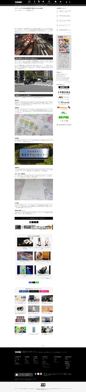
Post (33, 282)
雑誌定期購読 (50, 374)
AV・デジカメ (17, 358)
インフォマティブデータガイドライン (58, 373)
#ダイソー (62, 76)
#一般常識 (58, 74)
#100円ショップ (63, 74)
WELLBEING (68, 365)
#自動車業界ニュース (30, 10)
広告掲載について (65, 374)
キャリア (26, 358)
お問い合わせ (66, 373)
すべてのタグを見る (67, 81)
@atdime (24, 291)
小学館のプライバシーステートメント (57, 374)
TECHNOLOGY (18, 356)
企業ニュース (68, 361)
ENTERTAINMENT (58, 356)
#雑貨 (68, 78)
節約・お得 (35, 360)
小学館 (46, 374)
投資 (34, 359)
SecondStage (68, 364)
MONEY (36, 356)
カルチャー (55, 359)
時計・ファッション (45, 363)
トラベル (43, 360)
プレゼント (66, 359)
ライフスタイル (19, 5)
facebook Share (30, 282)
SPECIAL (67, 363)
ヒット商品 (26, 360)
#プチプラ (58, 76)
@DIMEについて (46, 373)
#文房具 (64, 78)
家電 (15, 360)
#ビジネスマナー (59, 78)
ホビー (55, 360)
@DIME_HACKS (34, 291)
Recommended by (44, 278)
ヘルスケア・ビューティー (46, 364)
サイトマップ (50, 373)
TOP (15, 5)
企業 (25, 359)
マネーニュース (36, 363)
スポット (55, 358)
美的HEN (67, 368)
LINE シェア (37, 282)
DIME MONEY (36, 358)
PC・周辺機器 (17, 363)
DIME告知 (66, 358)
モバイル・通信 (17, 359)
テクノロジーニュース (18, 364)
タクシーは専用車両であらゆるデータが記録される (34, 218)
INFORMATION (68, 356)
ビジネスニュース (27, 363)
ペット (43, 365)
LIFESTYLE (46, 356)
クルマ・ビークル (26, 5)
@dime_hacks (45, 291)
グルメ (43, 359)
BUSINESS (27, 356)
